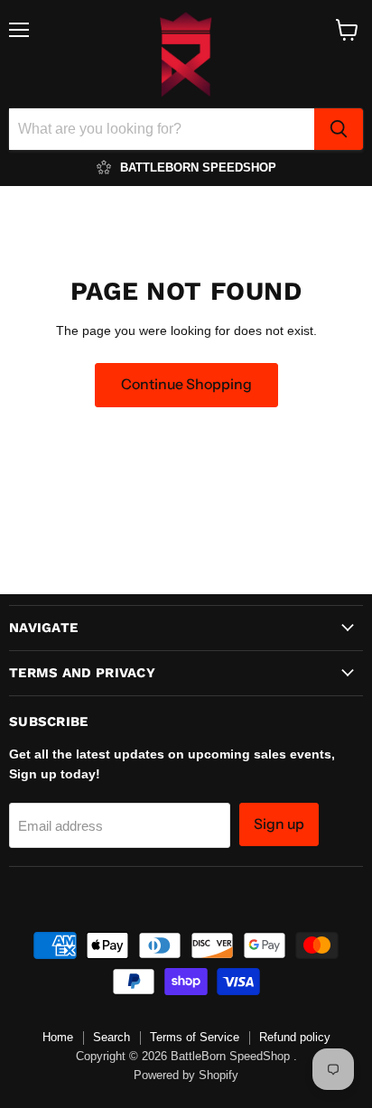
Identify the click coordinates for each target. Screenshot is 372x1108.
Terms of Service (194, 1037)
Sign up (279, 824)
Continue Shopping (186, 384)
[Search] (338, 129)
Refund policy (294, 1037)
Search (111, 1037)
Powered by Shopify (186, 1075)
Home (57, 1037)
